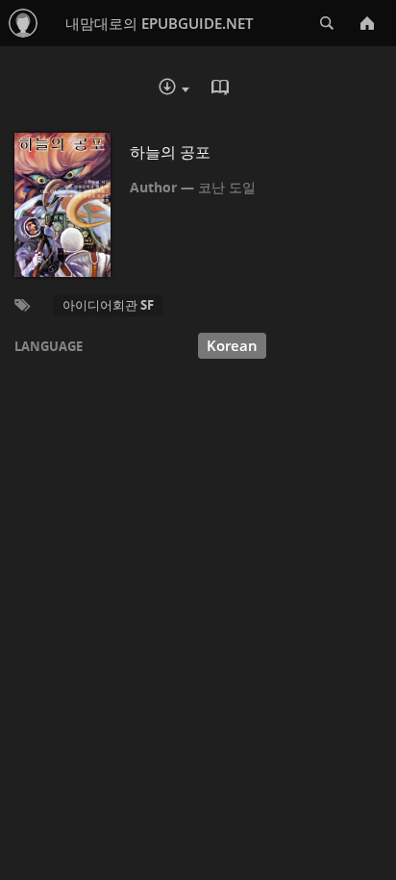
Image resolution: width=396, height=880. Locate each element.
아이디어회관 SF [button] (108, 305)
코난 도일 (227, 187)
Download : (187, 91)
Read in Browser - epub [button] (222, 89)
